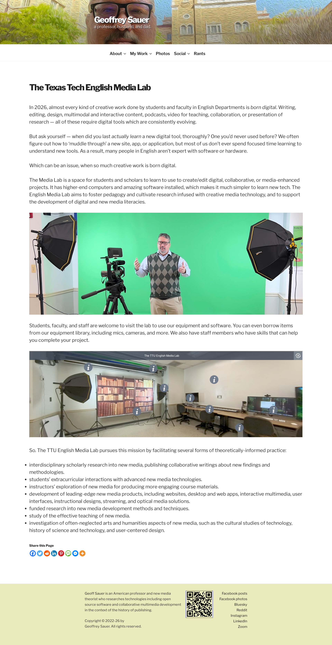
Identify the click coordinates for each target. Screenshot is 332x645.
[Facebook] (33, 553)
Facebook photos (233, 599)
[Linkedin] (54, 553)
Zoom (242, 627)
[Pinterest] (61, 553)
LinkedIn (240, 621)
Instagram (239, 616)
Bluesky (240, 604)
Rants (199, 53)
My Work (139, 53)
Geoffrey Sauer (121, 20)
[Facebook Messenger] (75, 553)
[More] (82, 553)
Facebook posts (234, 593)
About (116, 53)
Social (180, 53)
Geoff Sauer (95, 593)
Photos (163, 53)
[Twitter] (40, 553)
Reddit (242, 610)
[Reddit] (47, 553)
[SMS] (68, 553)
